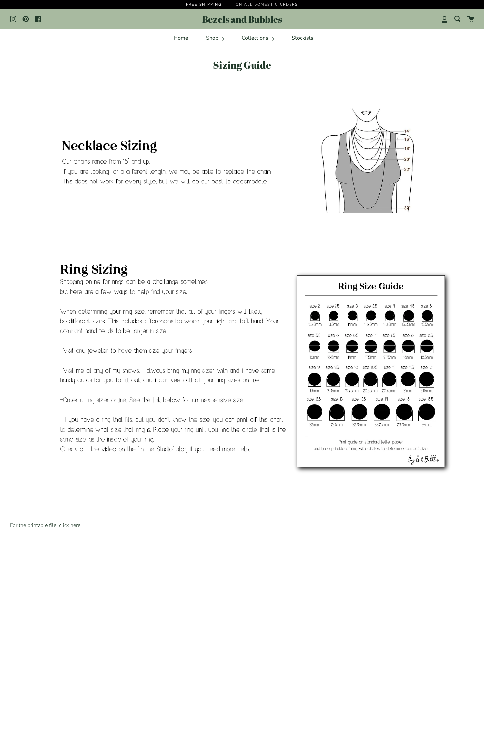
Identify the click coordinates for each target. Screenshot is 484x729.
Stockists (302, 38)
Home (181, 38)
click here (69, 525)
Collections (256, 38)
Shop (213, 38)
